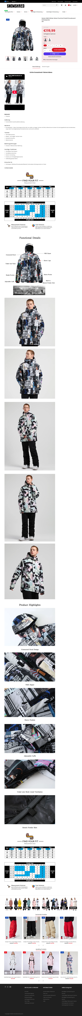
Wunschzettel (60, 1)
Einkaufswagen (68, 1)
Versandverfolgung (29, 993)
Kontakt (26, 991)
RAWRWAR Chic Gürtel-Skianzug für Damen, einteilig (34, 977)
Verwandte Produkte (41, 914)
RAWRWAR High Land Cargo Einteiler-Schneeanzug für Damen (18, 977)
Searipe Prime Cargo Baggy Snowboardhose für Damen (54, 941)
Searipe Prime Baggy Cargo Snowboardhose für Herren (35, 941)
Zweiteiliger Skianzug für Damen (69, 995)
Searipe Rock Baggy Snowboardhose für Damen (70, 941)
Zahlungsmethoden (29, 1003)
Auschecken (75, 1)
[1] (45, 40)
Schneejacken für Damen (68, 1003)
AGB (44, 1001)
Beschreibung (36, 66)
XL (56, 45)
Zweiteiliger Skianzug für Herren (69, 1001)
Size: (45, 43)
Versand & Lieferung (29, 995)
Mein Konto (54, 1)
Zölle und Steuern (47, 997)
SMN (43, 21)
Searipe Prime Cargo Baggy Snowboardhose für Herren (17, 941)
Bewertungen (46, 66)
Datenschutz (46, 999)
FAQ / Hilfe (27, 1001)
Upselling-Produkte (41, 949)
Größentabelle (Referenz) (49, 995)
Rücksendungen (28, 997)
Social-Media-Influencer (49, 991)
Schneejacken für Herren (67, 1005)
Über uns (45, 993)
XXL (60, 45)
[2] (49, 40)
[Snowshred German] (15, 7)
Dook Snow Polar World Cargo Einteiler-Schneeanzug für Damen (56, 977)
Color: (45, 36)
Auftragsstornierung (29, 999)
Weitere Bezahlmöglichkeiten (54, 56)
